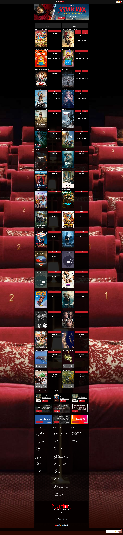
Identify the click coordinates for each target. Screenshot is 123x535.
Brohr (36, 465)
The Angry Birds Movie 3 (58, 499)
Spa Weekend (37, 459)
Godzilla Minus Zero (57, 479)
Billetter (45, 400)
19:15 (85, 71)
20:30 (82, 131)
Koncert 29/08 (54, 231)
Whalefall (55, 470)
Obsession (37, 446)
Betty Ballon (56, 461)
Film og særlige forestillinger (76, 432)
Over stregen (56, 481)
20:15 (54, 131)
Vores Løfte (37, 443)
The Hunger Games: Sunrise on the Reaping (61, 487)
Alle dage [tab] (74, 26)
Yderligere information (75, 441)
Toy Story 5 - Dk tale (38, 432)
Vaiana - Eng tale (38, 435)
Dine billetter (72, 21)
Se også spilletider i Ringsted (54, 38)
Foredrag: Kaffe (38, 470)
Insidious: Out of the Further (39, 441)
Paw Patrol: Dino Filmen (39, 428)
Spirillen (36, 451)
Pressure (36, 462)
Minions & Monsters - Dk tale (40, 431)
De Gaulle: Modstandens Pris (40, 439)
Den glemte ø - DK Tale (57, 465)
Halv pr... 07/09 (81, 291)
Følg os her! (39, 422)
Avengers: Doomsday (57, 495)
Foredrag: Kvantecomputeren (40, 469)
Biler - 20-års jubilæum (39, 456)
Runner (55, 450)
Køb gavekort (74, 440)
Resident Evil (56, 449)
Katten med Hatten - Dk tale (58, 494)
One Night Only (37, 449)
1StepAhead (71, 526)
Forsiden (73, 428)
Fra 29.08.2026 (81, 211)
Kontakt (67, 21)
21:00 (85, 111)
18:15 (85, 91)
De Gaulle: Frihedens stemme (58, 476)
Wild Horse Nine (56, 489)
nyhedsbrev (56, 524)
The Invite (37, 447)
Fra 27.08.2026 (54, 191)
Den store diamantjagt (57, 466)
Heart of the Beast (57, 454)
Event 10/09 (54, 311)
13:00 (78, 31)
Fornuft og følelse (57, 474)
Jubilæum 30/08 (81, 231)
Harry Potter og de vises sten (40, 455)
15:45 (78, 91)
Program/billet (51, 21)
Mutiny (36, 440)
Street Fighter (56, 469)
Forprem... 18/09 (81, 311)
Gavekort (62, 21)
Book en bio (74, 436)
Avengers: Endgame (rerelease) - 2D (60, 456)
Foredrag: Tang (37, 471)
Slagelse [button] (61, 1)
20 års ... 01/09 (54, 251)
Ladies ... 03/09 (81, 271)
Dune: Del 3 (55, 496)
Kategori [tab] (74, 23)
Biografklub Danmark (75, 433)
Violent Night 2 (56, 493)
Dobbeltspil (37, 438)
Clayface (55, 473)
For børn (73, 439)
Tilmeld (56, 422)
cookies (67, 524)
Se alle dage (54, 33)
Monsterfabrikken (56, 455)
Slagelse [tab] (47, 26)
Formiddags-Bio (38, 457)
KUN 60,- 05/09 (54, 291)
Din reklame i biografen (76, 438)
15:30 (54, 91)
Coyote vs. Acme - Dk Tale (58, 446)
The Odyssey (37, 434)
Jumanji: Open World (57, 497)
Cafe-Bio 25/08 (81, 171)
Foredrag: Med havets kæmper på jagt (60, 463)
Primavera (55, 447)
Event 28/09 (82, 331)
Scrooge (55, 485)
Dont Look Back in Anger (39, 463)
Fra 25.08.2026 (54, 151)
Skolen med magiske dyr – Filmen (41, 433)
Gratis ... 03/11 (54, 372)
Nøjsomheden (37, 448)
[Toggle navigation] (122, 2)
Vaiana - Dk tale (38, 436)
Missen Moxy (56, 484)
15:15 (78, 71)
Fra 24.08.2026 (81, 151)
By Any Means (56, 440)
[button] (38, 18)
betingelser (60, 524)
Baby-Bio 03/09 (81, 251)
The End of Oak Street (39, 442)
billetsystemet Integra (64, 526)
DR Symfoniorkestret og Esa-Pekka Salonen (42, 466)
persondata (64, 524)
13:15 (54, 71)
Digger (55, 459)
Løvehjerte (55, 477)
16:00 (54, 111)
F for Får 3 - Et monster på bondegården (60, 464)
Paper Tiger (55, 488)
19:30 (85, 33)
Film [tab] (48, 23)
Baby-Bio (36, 458)
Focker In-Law (56, 492)
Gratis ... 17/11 (81, 372)
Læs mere (54, 35)
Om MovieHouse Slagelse (76, 431)
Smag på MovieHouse (75, 435)
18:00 (78, 33)
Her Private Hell (56, 471)
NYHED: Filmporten (75, 434)
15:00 (85, 31)
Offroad (55, 458)
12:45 (54, 31)
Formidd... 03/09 (54, 271)
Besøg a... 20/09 (54, 331)
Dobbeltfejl (37, 464)
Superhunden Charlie (38, 461)
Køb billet (61, 17)
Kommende (57, 21)
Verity (54, 462)
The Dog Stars (37, 450)
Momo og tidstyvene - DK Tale (59, 480)
